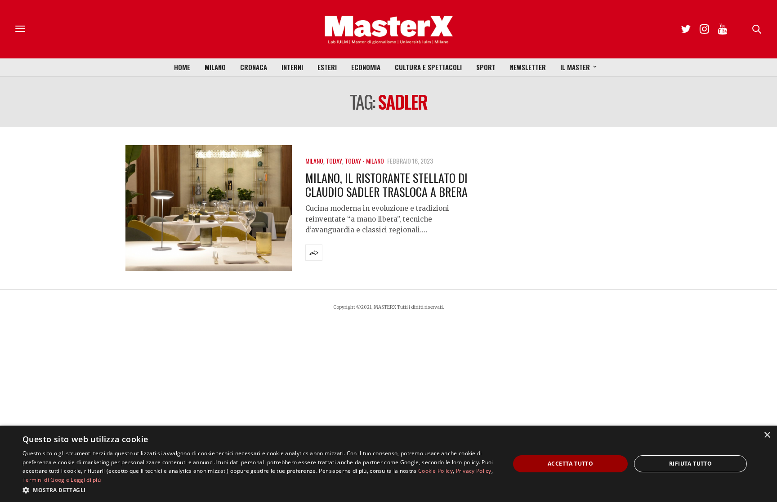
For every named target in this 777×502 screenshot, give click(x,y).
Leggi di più (86, 480)
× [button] (767, 435)
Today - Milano (364, 160)
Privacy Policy (473, 471)
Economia (365, 67)
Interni (292, 67)
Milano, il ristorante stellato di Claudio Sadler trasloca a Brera (386, 184)
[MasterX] (388, 29)
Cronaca (253, 67)
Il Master (575, 67)
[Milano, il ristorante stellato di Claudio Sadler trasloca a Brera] (208, 208)
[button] (259, 489)
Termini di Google (45, 480)
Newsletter (528, 67)
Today (334, 160)
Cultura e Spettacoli (428, 67)
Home (182, 67)
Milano (215, 67)
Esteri (327, 67)
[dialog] (388, 464)
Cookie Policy (435, 471)
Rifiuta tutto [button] (690, 463)
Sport (486, 67)
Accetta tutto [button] (570, 463)
